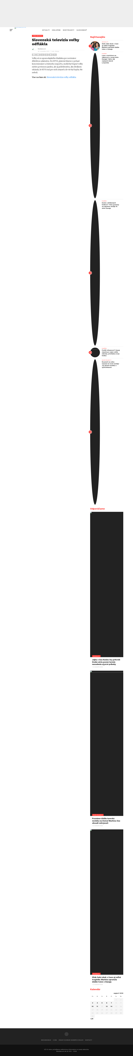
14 (111, 1006)
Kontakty (88, 1040)
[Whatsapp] (42, 55)
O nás (55, 1040)
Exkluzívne (56, 30)
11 (97, 1006)
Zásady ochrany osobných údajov (71, 1040)
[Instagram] (46, 55)
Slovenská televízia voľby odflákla (61, 77)
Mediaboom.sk (46, 1040)
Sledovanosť (82, 30)
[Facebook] (34, 55)
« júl (91, 1019)
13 (106, 1006)
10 (92, 1006)
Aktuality (46, 30)
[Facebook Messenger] (38, 55)
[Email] (51, 55)
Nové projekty (68, 30)
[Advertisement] (66, 13)
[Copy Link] (55, 55)
